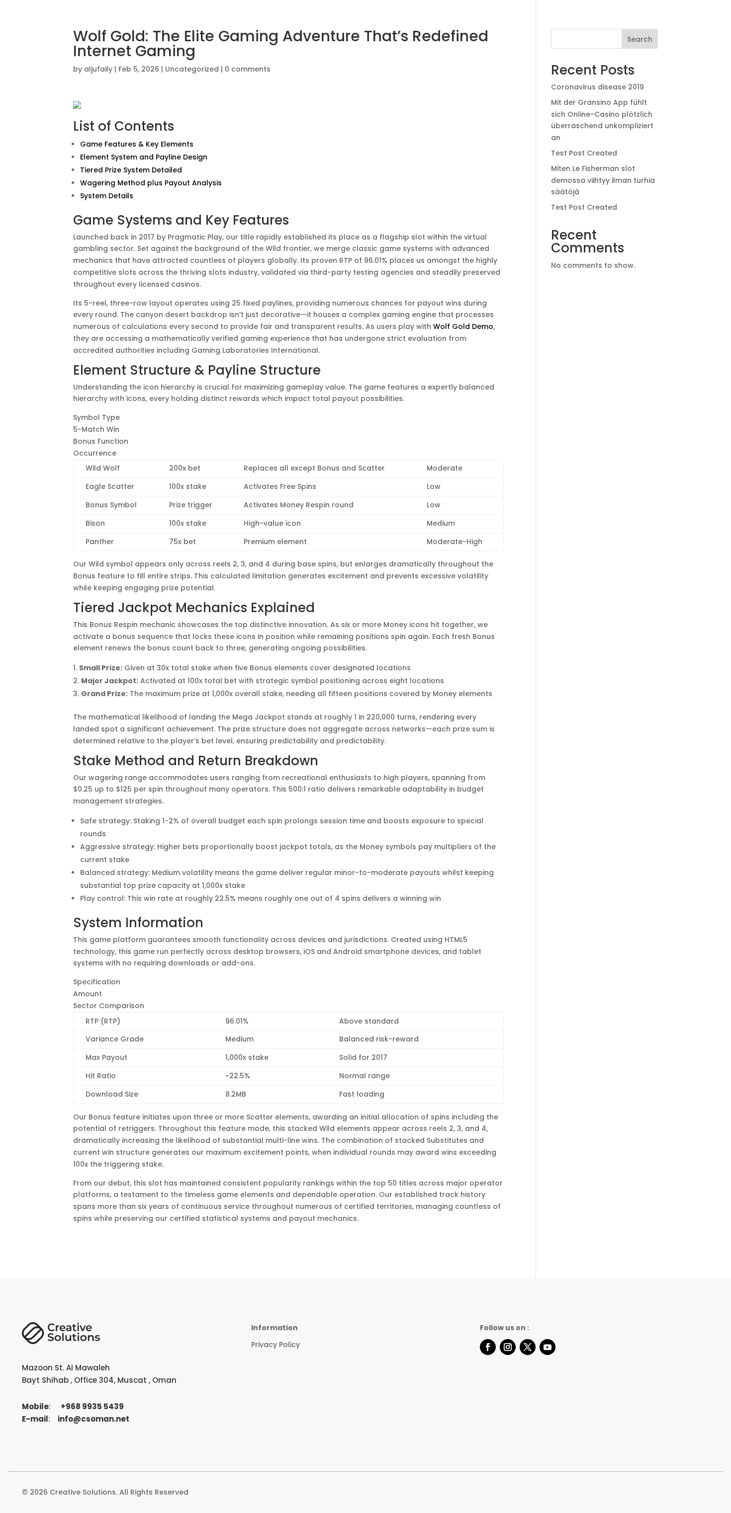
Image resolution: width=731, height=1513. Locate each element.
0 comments (248, 69)
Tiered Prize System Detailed (131, 170)
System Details (106, 196)
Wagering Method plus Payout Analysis (151, 183)
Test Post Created (584, 153)
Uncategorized (192, 69)
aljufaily (98, 69)
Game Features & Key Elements (136, 144)
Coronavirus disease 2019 (597, 87)
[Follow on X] (528, 1347)
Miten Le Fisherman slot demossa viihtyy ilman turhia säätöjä (603, 180)
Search (639, 39)
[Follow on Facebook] (488, 1347)
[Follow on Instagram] (508, 1347)
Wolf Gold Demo (463, 326)
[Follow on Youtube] (547, 1347)
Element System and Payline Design (143, 157)
